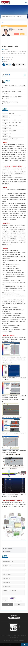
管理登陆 (16, 640)
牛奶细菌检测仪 (9, 548)
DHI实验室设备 (20, 16)
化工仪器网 (11, 640)
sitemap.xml (21, 640)
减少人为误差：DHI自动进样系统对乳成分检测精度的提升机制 (14, 85)
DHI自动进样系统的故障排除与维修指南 (11, 91)
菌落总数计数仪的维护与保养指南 (10, 102)
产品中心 (13, 16)
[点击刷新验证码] (12, 598)
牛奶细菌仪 (8, 551)
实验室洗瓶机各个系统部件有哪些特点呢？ (12, 96)
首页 (9, 16)
